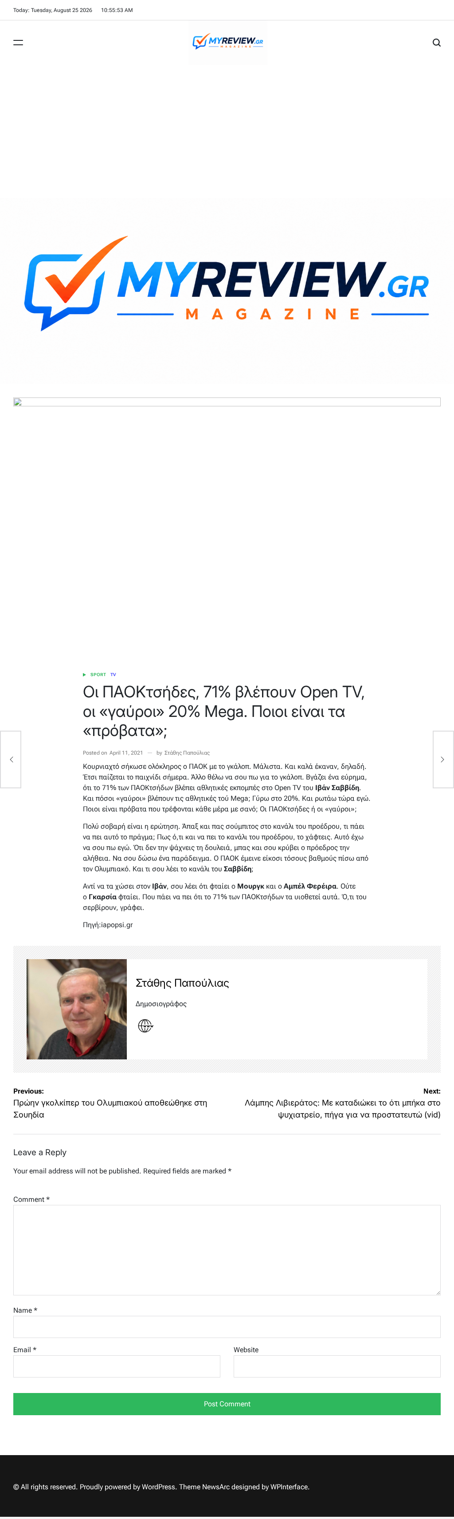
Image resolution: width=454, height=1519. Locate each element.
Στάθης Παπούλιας (187, 753)
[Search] (437, 42)
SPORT (98, 674)
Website (246, 1350)
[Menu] (18, 42)
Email (24, 1350)
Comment (31, 1199)
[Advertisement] (227, 131)
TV (113, 674)
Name (25, 1310)
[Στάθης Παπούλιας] (77, 1009)
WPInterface (289, 1487)
